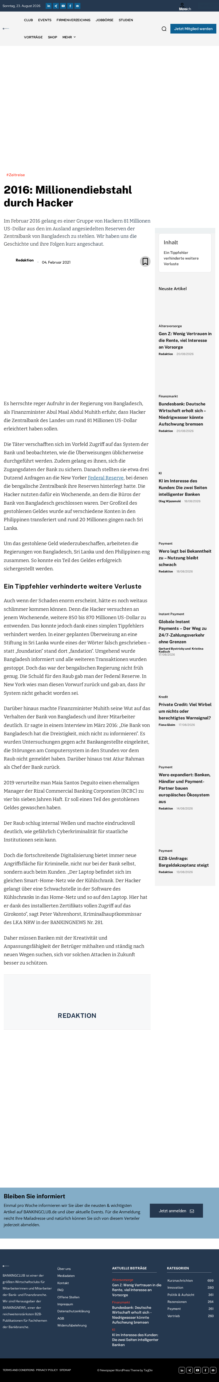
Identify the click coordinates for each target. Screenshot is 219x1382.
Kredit (163, 697)
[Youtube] (63, 6)
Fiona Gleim (167, 724)
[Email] (46, 384)
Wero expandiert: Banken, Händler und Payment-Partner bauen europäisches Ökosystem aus (184, 788)
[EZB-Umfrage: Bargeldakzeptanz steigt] (185, 832)
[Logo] (6, 28)
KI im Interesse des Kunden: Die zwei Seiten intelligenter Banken (183, 487)
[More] (108, 384)
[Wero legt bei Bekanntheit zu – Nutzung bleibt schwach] (185, 525)
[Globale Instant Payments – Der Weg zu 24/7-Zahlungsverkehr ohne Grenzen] (185, 595)
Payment (166, 543)
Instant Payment (171, 614)
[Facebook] (70, 6)
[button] (164, 28)
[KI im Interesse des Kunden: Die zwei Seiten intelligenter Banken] (185, 455)
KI (160, 473)
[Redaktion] (9, 260)
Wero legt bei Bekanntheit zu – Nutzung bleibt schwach (185, 558)
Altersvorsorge (170, 326)
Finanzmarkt (168, 396)
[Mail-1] (77, 6)
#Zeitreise (15, 175)
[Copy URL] (95, 384)
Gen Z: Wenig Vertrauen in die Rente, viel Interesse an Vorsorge (185, 340)
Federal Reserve (106, 478)
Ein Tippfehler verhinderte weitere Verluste (181, 258)
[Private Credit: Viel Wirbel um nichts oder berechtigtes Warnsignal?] (185, 678)
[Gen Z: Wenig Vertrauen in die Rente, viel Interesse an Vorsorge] (185, 307)
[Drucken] (83, 384)
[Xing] (56, 6)
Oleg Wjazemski (170, 501)
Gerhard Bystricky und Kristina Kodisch (181, 650)
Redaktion (25, 260)
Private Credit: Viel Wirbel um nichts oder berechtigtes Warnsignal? (185, 711)
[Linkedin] (49, 6)
